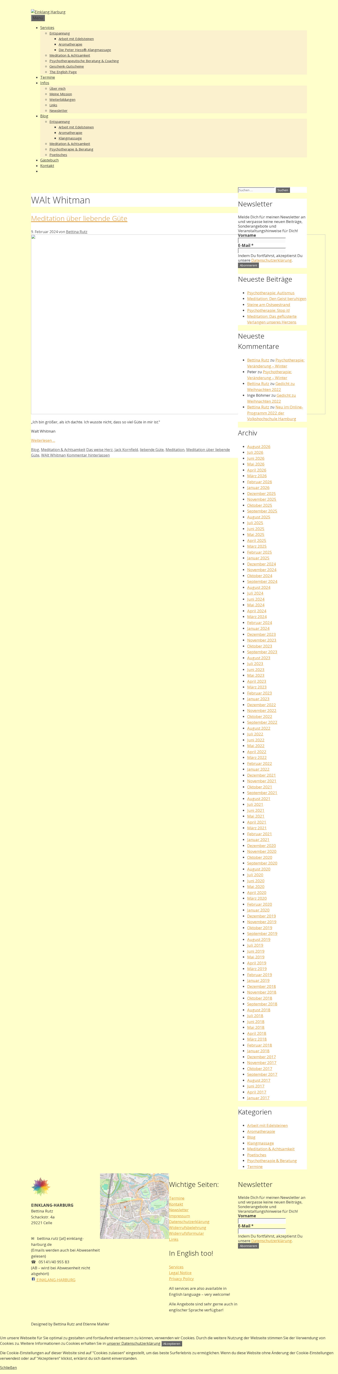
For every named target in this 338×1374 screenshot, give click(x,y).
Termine (47, 77)
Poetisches (58, 154)
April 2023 (256, 681)
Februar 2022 (259, 763)
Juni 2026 (255, 458)
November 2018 (261, 992)
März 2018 (257, 1039)
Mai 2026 (255, 464)
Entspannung (59, 33)
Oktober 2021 (259, 787)
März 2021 (257, 827)
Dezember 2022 (261, 704)
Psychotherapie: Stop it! (268, 310)
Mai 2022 (255, 745)
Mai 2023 (255, 675)
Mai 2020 (255, 886)
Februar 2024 (259, 622)
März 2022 (257, 757)
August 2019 (258, 939)
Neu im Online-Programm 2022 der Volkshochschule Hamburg (275, 412)
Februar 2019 (259, 974)
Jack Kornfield (126, 449)
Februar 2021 (259, 833)
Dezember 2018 (261, 986)
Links (53, 105)
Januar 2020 (258, 910)
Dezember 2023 (261, 634)
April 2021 (256, 822)
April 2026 (256, 470)
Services (47, 27)
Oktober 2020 (259, 857)
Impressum (179, 1215)
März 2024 (257, 616)
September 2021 (262, 792)
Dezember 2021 (261, 775)
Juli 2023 (255, 663)
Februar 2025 (259, 552)
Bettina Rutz (258, 360)
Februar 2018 (259, 1045)
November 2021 (261, 781)
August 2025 (258, 517)
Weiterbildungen (62, 99)
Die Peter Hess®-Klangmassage (85, 49)
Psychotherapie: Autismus (271, 292)
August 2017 (258, 1080)
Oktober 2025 (259, 505)
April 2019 (256, 963)
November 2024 (261, 569)
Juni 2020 (255, 880)
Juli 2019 (255, 945)
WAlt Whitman (53, 455)
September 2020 (262, 863)
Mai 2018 (255, 1027)
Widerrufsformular (186, 1233)
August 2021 (258, 798)
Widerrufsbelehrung (187, 1227)
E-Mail (245, 245)
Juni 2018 (255, 1021)
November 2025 (261, 499)
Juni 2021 (255, 810)
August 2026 (258, 446)
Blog (44, 116)
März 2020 (257, 898)
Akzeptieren (171, 1344)
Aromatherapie (70, 44)
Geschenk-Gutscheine (66, 66)
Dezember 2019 (261, 916)
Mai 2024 (255, 604)
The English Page (63, 71)
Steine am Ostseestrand (268, 304)
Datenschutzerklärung (271, 260)
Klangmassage (70, 138)
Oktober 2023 (259, 646)
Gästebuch (49, 160)
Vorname (247, 235)
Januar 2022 (258, 769)
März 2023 (257, 687)
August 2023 (258, 657)
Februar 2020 (259, 904)
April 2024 (256, 610)
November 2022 (261, 710)
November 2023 (261, 640)
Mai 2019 (255, 957)
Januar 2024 (258, 628)
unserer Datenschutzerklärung (133, 1343)
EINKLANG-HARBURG (55, 1279)
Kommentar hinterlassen (88, 455)
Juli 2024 (255, 593)
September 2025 (262, 511)
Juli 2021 (255, 804)
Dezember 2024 (261, 564)
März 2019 (257, 968)
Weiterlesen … (43, 440)
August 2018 (258, 1009)
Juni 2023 (255, 669)
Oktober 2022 (259, 716)
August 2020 (258, 869)
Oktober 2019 (259, 927)
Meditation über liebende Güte (79, 218)
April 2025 (256, 540)
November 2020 (261, 851)
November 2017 (261, 1062)
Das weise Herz (99, 449)
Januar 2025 (258, 558)
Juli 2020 (255, 874)
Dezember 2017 (261, 1056)
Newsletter (58, 110)
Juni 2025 (255, 528)
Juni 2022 (255, 740)
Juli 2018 (255, 1015)
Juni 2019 (255, 951)
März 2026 (257, 475)
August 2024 (258, 587)
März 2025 (257, 546)
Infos (44, 82)
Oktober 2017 (259, 1068)
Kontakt (47, 165)
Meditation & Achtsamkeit (69, 55)
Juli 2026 (255, 452)
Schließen (8, 1367)
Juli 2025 (255, 522)
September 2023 (262, 651)
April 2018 (256, 1033)
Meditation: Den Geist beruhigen (276, 298)
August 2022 (258, 728)
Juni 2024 (255, 599)
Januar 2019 (258, 980)
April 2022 (256, 751)
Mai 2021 (255, 816)
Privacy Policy (181, 1278)
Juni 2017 (255, 1086)
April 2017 (256, 1092)
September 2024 (262, 581)
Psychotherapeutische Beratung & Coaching (84, 60)
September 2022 (262, 722)
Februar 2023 (259, 693)
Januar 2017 (258, 1097)
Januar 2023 (258, 698)
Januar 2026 (258, 487)
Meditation (175, 449)
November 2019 (261, 921)
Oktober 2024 (259, 575)
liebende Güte (152, 449)
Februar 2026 (259, 481)
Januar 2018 (258, 1050)
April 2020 (256, 892)
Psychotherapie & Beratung (71, 149)
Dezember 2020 (261, 845)
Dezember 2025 (261, 493)
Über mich (57, 88)
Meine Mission (60, 94)
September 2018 (262, 1004)
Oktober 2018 (259, 998)
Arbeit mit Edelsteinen (76, 38)
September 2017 (262, 1074)
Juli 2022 (255, 734)
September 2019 (262, 933)
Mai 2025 (255, 534)
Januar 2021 (258, 839)
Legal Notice (180, 1272)
